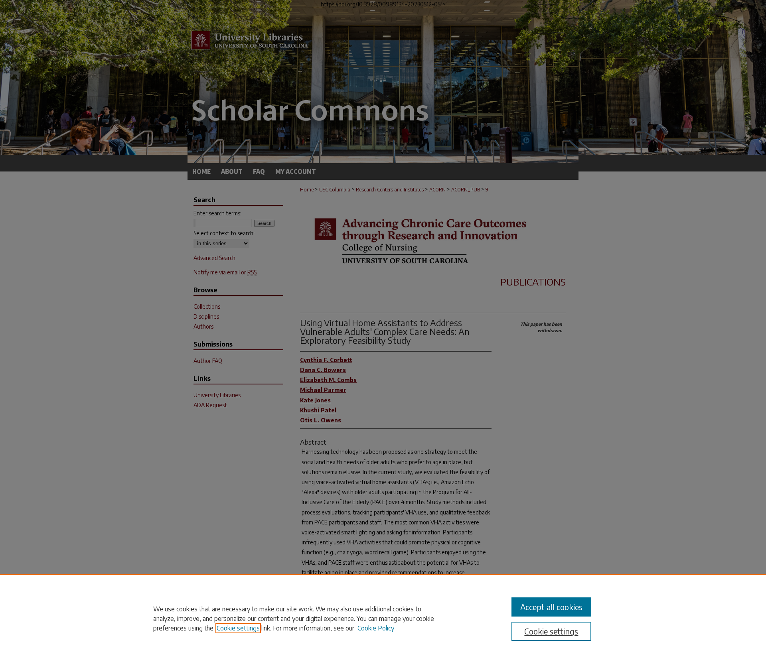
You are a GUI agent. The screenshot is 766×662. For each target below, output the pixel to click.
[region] (383, 618)
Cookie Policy (375, 628)
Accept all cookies (551, 607)
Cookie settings (238, 628)
